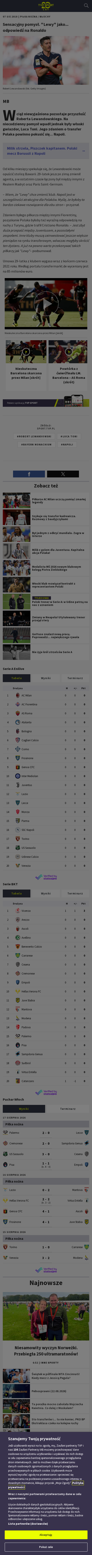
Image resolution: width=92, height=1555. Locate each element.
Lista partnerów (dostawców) (28, 1524)
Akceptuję (46, 1535)
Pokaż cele (46, 1547)
